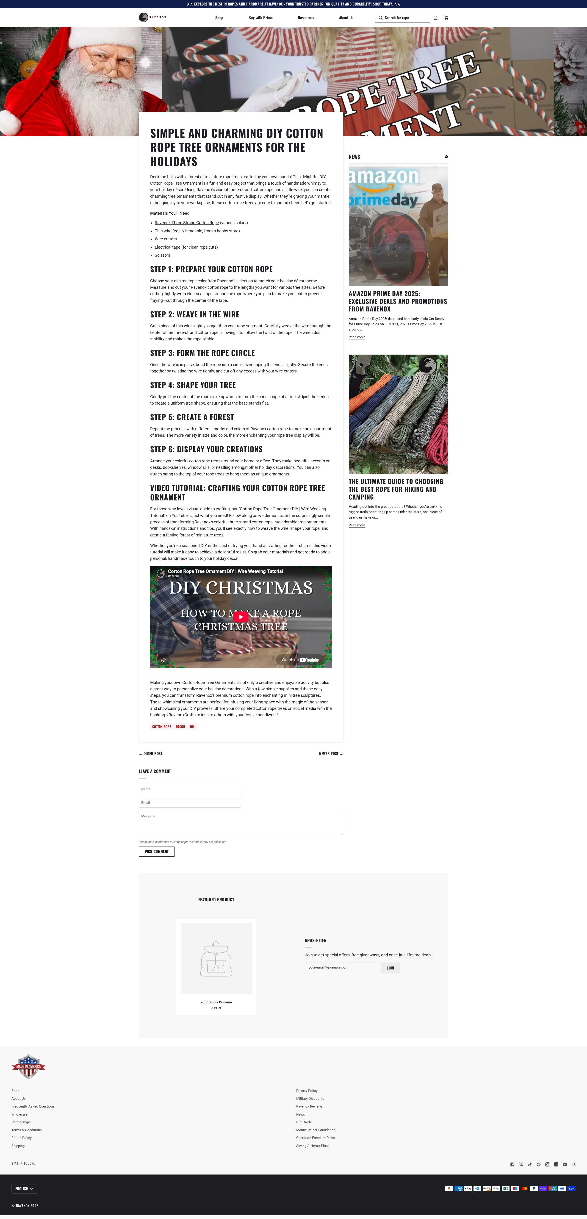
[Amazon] (573, 1164)
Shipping (18, 1146)
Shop (15, 1091)
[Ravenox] (28, 1066)
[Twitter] (521, 1164)
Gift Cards (304, 1122)
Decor (180, 726)
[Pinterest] (539, 1164)
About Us (18, 1099)
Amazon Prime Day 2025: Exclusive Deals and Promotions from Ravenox (398, 301)
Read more (357, 337)
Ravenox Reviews (309, 1106)
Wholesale (19, 1114)
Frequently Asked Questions (33, 1106)
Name (145, 794)
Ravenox (23, 1205)
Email (145, 807)
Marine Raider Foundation (315, 1130)
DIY (192, 726)
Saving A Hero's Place (312, 1146)
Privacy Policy (307, 1091)
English (22, 1188)
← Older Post (150, 753)
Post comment (157, 851)
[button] (219, 17)
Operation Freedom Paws (315, 1138)
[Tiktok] (530, 1164)
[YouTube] (565, 1164)
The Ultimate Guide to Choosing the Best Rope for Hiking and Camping (396, 489)
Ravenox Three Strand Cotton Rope (187, 222)
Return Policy (21, 1138)
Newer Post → (331, 753)
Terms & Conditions (26, 1130)
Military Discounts (310, 1099)
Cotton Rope (161, 726)
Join (390, 968)
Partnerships (21, 1122)
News (300, 1114)
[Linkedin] (556, 1164)
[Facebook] (512, 1164)
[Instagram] (547, 1164)
